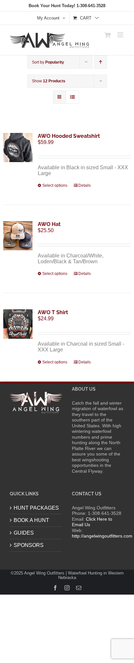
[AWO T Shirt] (18, 323)
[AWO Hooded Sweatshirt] (18, 147)
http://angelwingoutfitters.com (102, 536)
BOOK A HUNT (31, 520)
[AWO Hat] (18, 235)
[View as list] (72, 97)
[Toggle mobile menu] (120, 34)
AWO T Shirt (53, 312)
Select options (54, 185)
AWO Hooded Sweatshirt (69, 136)
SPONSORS (29, 545)
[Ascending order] (100, 62)
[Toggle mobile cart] (107, 34)
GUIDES (24, 533)
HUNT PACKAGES (36, 508)
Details (84, 185)
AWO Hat (49, 224)
